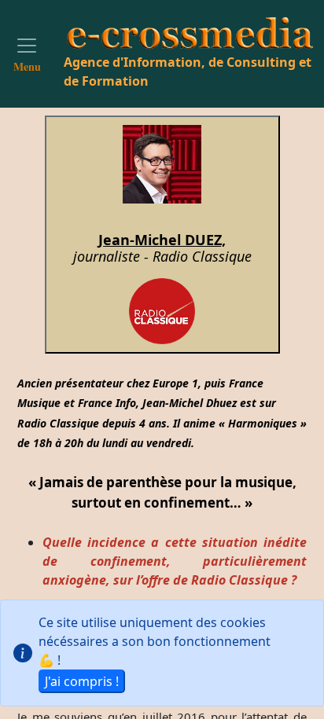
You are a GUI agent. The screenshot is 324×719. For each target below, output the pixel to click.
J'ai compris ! (82, 681)
